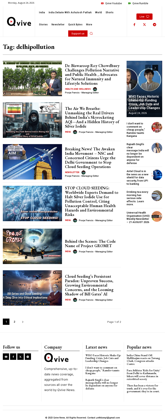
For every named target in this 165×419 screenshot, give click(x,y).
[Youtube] (6, 356)
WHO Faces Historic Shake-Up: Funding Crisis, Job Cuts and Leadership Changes (144, 102)
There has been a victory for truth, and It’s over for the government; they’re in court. (143, 388)
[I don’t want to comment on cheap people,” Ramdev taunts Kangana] (157, 127)
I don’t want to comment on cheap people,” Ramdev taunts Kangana (136, 129)
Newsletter (72, 172)
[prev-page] (148, 68)
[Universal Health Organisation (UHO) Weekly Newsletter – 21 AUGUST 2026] (157, 216)
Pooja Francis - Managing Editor (82, 92)
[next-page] (22, 322)
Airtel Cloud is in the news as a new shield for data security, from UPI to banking (137, 177)
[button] (91, 33)
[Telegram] (155, 25)
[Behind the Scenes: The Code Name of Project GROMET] (32, 246)
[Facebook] (134, 25)
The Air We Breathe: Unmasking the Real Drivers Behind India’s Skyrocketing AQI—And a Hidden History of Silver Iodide (92, 117)
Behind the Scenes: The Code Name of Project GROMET (90, 243)
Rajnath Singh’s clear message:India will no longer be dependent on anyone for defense (138, 154)
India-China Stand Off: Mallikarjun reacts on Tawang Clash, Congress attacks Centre (143, 360)
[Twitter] (144, 25)
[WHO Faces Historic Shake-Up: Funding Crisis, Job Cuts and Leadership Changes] (144, 89)
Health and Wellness (78, 89)
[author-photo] (95, 89)
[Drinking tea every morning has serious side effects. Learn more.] (157, 195)
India (68, 132)
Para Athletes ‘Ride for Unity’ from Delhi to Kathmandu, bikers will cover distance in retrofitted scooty (143, 375)
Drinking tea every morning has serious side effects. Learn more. (137, 198)
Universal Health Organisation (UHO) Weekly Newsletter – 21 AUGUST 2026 (138, 217)
